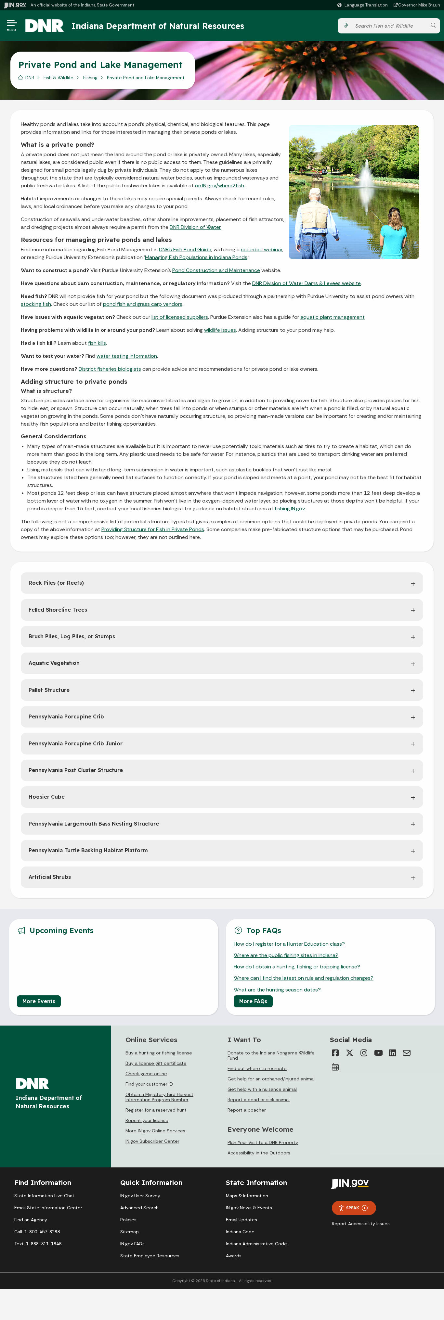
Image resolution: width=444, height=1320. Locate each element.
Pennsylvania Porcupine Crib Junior (76, 743)
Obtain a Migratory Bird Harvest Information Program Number (159, 1096)
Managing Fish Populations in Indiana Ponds (196, 257)
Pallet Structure (49, 690)
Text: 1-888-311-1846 (37, 1244)
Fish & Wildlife (58, 78)
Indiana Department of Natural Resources (157, 25)
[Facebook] (335, 1053)
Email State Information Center (48, 1208)
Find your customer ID (149, 1084)
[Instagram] (364, 1053)
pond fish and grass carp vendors (142, 304)
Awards (234, 1256)
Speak (352, 1208)
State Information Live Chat (44, 1196)
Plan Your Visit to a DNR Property (263, 1142)
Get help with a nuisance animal (262, 1089)
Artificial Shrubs (50, 877)
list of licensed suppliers (179, 317)
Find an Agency (30, 1220)
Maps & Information (247, 1196)
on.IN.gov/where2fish (219, 185)
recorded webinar (261, 249)
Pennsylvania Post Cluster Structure (76, 770)
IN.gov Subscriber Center (152, 1141)
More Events (38, 1001)
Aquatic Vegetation (54, 663)
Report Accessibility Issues (361, 1224)
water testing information (127, 356)
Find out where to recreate (257, 1068)
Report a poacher (247, 1110)
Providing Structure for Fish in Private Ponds (152, 529)
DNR (29, 78)
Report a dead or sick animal (259, 1099)
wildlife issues (220, 330)
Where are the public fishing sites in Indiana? (286, 955)
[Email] (406, 1053)
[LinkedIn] (392, 1053)
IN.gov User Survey (140, 1196)
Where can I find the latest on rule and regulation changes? (303, 978)
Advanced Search (139, 1208)
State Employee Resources (149, 1256)
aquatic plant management (332, 317)
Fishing (90, 78)
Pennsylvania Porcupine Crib (66, 716)
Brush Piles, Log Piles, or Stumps (72, 636)
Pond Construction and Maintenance (216, 270)
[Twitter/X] (349, 1053)
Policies (128, 1220)
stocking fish (36, 304)
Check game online (146, 1074)
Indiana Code (240, 1232)
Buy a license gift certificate (156, 1063)
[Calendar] (335, 1067)
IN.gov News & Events (249, 1208)
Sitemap (129, 1232)
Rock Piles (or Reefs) (56, 582)
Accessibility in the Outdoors (259, 1153)
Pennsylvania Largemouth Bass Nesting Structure (94, 823)
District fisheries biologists (110, 369)
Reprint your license (146, 1120)
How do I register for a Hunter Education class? (289, 943)
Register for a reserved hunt (156, 1110)
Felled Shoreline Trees (58, 609)
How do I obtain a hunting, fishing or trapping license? (297, 966)
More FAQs (253, 1001)
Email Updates (241, 1220)
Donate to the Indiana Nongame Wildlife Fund (271, 1055)
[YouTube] (378, 1053)
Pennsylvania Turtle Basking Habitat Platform (88, 850)
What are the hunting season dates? (277, 989)
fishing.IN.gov (290, 508)
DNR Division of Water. (195, 227)
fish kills (97, 343)
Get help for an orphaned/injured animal (271, 1079)
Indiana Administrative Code (256, 1244)
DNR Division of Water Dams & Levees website (306, 283)
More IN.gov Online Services (155, 1131)
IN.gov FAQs (132, 1244)
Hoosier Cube (47, 796)
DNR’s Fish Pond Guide (185, 249)
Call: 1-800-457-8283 (37, 1232)
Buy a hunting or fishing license (158, 1053)
